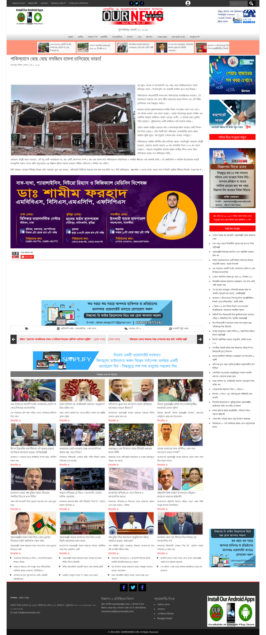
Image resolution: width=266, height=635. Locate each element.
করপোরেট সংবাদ (178, 37)
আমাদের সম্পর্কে (18, 3)
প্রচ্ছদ (70, 37)
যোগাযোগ (44, 3)
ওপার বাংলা (91, 328)
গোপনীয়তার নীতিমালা (165, 613)
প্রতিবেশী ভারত (67, 328)
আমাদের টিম (32, 3)
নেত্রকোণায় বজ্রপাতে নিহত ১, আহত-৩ (228, 389)
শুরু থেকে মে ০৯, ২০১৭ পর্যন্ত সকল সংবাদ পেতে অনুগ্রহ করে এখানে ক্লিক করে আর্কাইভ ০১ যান (232, 218)
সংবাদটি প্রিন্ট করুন (181, 328)
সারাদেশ (91, 37)
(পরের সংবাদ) (147, 339)
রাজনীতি (104, 37)
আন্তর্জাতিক (117, 37)
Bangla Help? (58, 3)
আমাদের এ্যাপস (163, 604)
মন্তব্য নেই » (135, 328)
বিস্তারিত (14, 420)
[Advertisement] (107, 74)
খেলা (139, 37)
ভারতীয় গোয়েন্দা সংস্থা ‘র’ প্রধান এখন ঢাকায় (80, 575)
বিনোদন (149, 37)
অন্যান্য (193, 37)
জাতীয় (80, 37)
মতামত (130, 37)
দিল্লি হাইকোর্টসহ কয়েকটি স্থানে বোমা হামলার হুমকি (82, 566)
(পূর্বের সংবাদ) (62, 339)
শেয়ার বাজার (162, 37)
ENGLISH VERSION (78, 3)
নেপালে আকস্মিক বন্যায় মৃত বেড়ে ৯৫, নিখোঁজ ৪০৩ (232, 276)
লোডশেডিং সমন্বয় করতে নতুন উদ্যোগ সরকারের (231, 418)
